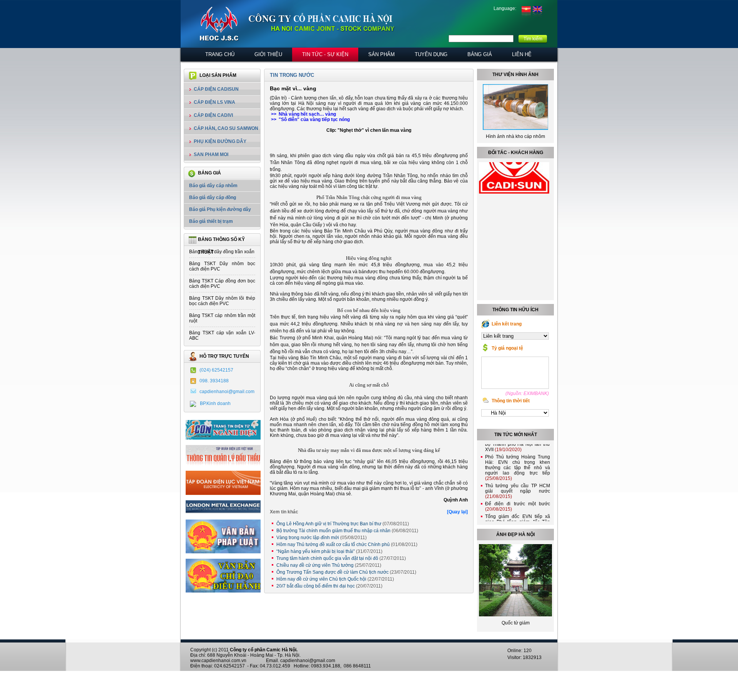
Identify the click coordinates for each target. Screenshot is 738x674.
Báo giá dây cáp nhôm (213, 185)
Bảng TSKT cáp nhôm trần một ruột (222, 318)
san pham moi (211, 154)
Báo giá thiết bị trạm (211, 221)
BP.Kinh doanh (215, 403)
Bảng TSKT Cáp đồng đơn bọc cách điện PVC (222, 283)
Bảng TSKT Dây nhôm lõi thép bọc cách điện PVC (222, 300)
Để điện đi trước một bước (517, 498)
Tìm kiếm (533, 39)
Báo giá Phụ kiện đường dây (220, 209)
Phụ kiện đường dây (220, 141)
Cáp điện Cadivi (213, 115)
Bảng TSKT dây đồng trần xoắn (221, 251)
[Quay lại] (457, 512)
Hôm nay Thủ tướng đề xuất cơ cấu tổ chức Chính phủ (346, 544)
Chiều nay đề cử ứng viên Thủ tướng (328, 565)
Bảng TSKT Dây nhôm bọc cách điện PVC (222, 266)
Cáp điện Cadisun (216, 89)
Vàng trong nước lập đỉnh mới (321, 537)
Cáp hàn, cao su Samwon (226, 128)
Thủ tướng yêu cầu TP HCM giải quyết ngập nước (517, 483)
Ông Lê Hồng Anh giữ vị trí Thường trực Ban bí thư (342, 523)
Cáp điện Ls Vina (214, 102)
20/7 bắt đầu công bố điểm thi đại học (329, 586)
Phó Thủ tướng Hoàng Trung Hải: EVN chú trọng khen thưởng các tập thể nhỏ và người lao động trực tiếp (517, 459)
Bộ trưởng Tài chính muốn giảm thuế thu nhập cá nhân (347, 530)
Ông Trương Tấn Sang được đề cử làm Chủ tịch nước (346, 572)
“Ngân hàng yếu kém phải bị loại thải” (329, 551)
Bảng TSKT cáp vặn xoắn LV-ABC (222, 335)
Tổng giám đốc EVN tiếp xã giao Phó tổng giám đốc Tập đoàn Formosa (517, 513)
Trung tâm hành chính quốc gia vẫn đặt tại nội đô (341, 558)
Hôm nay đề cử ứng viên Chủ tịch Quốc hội (335, 579)
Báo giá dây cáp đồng (212, 197)
